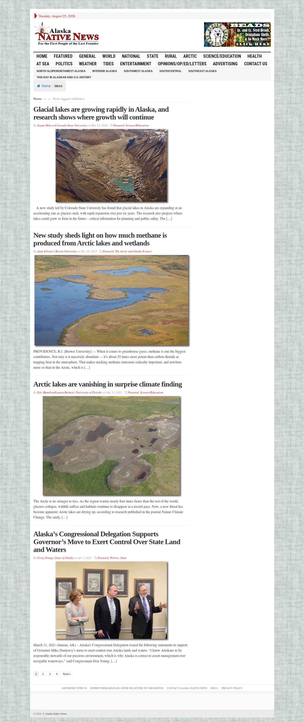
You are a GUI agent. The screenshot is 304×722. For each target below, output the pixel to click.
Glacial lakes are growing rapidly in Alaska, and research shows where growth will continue (101, 113)
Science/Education (222, 56)
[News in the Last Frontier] (67, 34)
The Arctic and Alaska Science (133, 251)
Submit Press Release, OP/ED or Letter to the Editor (126, 688)
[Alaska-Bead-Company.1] (237, 34)
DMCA (214, 688)
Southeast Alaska (202, 71)
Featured (63, 56)
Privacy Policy (232, 688)
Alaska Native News (55, 713)
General (87, 56)
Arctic (190, 56)
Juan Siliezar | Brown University (57, 251)
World (109, 56)
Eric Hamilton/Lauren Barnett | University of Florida (69, 392)
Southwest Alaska (138, 71)
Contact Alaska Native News (187, 688)
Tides (108, 63)
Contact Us (255, 63)
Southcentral (170, 71)
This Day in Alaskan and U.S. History (64, 77)
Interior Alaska (104, 71)
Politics (64, 63)
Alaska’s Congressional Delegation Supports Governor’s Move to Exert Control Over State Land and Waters (106, 541)
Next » (67, 674)
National (131, 56)
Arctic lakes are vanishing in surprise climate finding (107, 384)
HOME (41, 56)
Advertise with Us (74, 688)
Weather (88, 63)
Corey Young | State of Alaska (55, 558)
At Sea (42, 63)
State (152, 56)
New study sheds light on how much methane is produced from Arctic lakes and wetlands (100, 239)
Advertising (225, 63)
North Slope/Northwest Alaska (61, 71)
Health (254, 56)
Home (46, 86)
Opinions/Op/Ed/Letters (182, 63)
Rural (171, 56)
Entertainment (135, 63)
